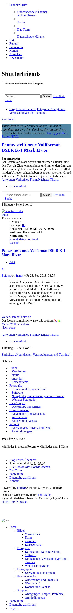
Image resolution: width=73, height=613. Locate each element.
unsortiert (17, 378)
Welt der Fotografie (23, 399)
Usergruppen (17, 403)
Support (14, 424)
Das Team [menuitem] (23, 29)
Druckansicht (17, 186)
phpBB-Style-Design (14, 501)
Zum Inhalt (8, 119)
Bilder (13, 368)
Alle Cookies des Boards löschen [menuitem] (29, 467)
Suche (46, 96)
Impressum (16, 601)
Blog (12, 460)
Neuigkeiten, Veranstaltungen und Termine (38, 396)
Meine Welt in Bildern (15, 324)
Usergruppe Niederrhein (26, 406)
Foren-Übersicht (26, 460)
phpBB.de (44, 494)
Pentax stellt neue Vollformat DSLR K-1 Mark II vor (31, 147)
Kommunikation (19, 410)
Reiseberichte (20, 382)
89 (23, 225)
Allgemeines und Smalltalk (28, 413)
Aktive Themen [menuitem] (26, 15)
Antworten (9, 179)
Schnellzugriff (18, 4)
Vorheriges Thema (27, 179)
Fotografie (15, 385)
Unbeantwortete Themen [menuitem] (32, 12)
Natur (15, 375)
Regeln (13, 608)
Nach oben (8, 327)
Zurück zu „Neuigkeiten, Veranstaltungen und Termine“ (36, 354)
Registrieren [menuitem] (16, 57)
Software (17, 392)
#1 (3, 268)
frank (5, 214)
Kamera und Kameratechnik (29, 389)
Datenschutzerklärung (22, 604)
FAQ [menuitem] (12, 40)
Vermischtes (19, 371)
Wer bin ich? (19, 417)
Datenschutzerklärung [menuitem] (30, 36)
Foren (13, 527)
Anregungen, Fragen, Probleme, (31, 427)
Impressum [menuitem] (16, 47)
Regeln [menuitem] (13, 43)
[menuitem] (14, 50)
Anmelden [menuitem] (15, 54)
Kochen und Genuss (24, 420)
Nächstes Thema (48, 179)
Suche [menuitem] (21, 22)
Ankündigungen (22, 431)
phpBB (21, 487)
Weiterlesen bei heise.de (16, 317)
